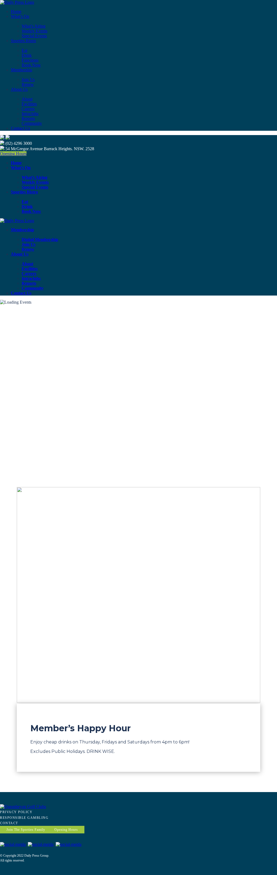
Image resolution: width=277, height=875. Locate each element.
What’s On (20, 16)
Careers (28, 108)
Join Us (28, 79)
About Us (19, 89)
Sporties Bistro (23, 40)
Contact (9, 823)
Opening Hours (13, 153)
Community (32, 123)
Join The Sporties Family (25, 829)
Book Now (31, 65)
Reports (28, 118)
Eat (24, 50)
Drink (27, 55)
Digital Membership (40, 239)
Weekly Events (34, 31)
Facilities (29, 104)
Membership (21, 70)
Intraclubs (30, 113)
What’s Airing (33, 26)
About (27, 99)
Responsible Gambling (24, 818)
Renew (28, 84)
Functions (30, 60)
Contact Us (20, 128)
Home (16, 11)
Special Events (34, 35)
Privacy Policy (16, 812)
